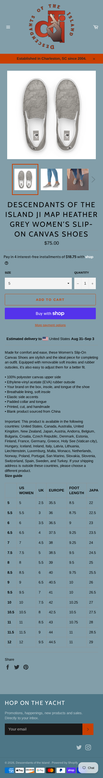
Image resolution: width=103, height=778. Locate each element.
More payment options (50, 325)
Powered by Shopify (65, 762)
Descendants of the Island (33, 762)
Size (8, 272)
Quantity (81, 272)
